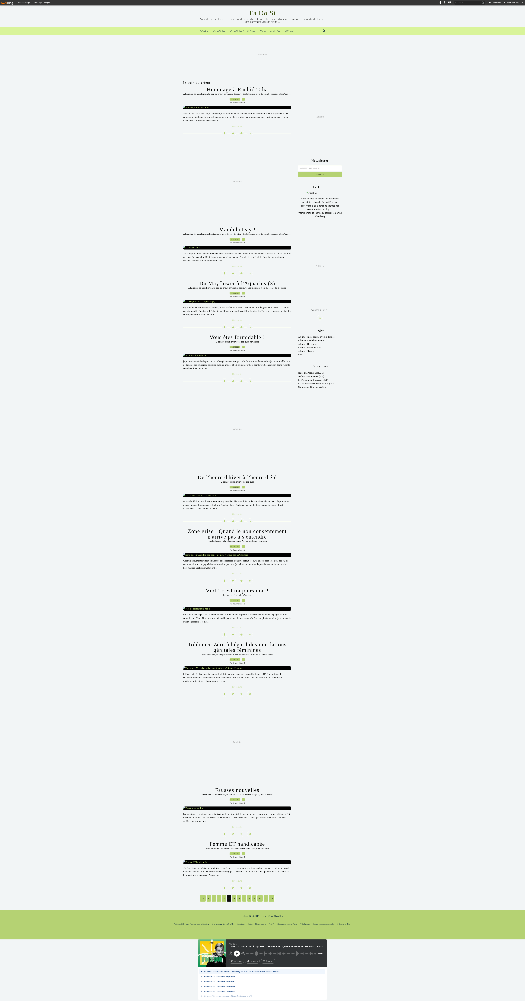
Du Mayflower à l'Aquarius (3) (237, 283)
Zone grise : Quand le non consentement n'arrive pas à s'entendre (237, 534)
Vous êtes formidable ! (237, 337)
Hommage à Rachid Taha (237, 89)
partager (254, 961)
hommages (273, 94)
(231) (312, 387)
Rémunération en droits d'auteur (287, 924)
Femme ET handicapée (237, 844)
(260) (311, 376)
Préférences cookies (343, 924)
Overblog (278, 916)
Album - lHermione (307, 344)
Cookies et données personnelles (323, 924)
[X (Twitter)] (445, 2)
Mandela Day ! (237, 229)
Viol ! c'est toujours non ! (237, 590)
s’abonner (238, 961)
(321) (311, 373)
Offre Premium (305, 924)
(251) (313, 380)
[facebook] (440, 2)
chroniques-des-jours (232, 94)
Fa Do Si (262, 13)
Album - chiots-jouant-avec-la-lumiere (317, 337)
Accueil (204, 31)
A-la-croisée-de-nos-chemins (195, 94)
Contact (289, 31)
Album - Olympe (306, 351)
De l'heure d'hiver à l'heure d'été (237, 477)
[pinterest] (449, 2)
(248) (316, 383)
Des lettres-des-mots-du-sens (255, 94)
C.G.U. (271, 924)
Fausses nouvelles (237, 790)
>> (271, 898)
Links (301, 354)
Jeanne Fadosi (322, 213)
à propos (269, 961)
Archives (275, 31)
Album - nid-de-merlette (310, 347)
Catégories (219, 31)
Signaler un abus (260, 924)
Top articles (241, 924)
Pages (262, 31)
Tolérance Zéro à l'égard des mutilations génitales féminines (237, 647)
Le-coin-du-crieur (215, 94)
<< (203, 898)
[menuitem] (204, 31)
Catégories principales (242, 31)
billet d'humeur (285, 94)
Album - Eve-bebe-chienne (311, 340)
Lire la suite (237, 126)
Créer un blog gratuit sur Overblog (223, 924)
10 (260, 898)
